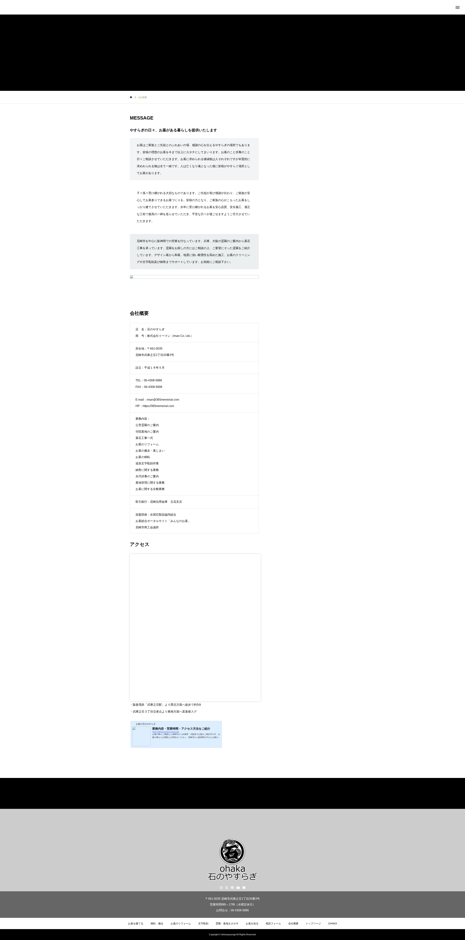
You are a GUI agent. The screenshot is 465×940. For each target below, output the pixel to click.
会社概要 (293, 923)
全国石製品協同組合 (163, 514)
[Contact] (244, 887)
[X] (226, 887)
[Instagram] (221, 887)
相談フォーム (273, 923)
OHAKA (332, 923)
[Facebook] (232, 887)
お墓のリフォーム (181, 923)
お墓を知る (252, 923)
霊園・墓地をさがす (227, 923)
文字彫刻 (203, 923)
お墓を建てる (135, 923)
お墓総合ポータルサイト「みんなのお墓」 (163, 521)
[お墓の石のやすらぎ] (232, 7)
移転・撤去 (157, 923)
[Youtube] (238, 887)
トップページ (313, 923)
